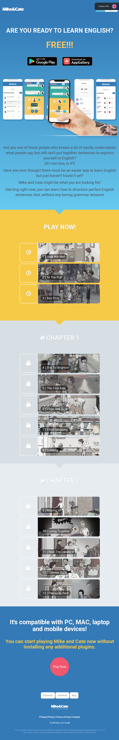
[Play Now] (59, 675)
